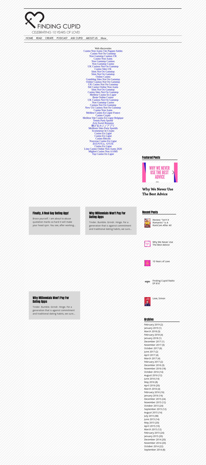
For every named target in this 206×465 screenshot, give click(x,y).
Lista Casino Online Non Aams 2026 (103, 148)
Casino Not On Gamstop (103, 53)
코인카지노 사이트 (103, 143)
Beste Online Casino (103, 97)
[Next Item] (173, 172)
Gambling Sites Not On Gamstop (103, 79)
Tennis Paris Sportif (103, 120)
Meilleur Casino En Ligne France (103, 112)
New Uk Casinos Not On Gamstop (103, 107)
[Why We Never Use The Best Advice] (160, 172)
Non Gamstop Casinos (103, 61)
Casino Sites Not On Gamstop (103, 92)
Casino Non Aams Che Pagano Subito (103, 51)
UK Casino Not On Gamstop (103, 84)
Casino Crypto (103, 115)
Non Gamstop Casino (103, 63)
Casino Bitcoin (103, 138)
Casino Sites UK (103, 69)
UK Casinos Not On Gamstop (103, 66)
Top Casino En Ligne (103, 154)
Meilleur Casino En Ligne (103, 94)
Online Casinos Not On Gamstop (103, 81)
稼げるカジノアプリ (103, 125)
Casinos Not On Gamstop (103, 105)
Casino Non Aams (103, 58)
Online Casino (103, 76)
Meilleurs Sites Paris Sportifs (103, 128)
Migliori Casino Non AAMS (103, 151)
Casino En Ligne (103, 133)
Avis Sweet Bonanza (103, 123)
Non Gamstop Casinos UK (103, 56)
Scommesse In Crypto (103, 130)
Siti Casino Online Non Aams (103, 87)
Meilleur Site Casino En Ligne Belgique (103, 118)
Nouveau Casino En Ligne (103, 141)
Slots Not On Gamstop (103, 71)
